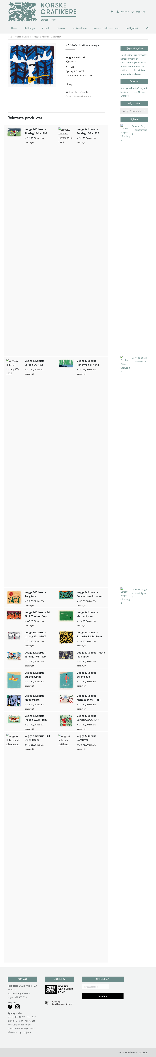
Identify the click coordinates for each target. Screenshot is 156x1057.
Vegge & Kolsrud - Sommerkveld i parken (90, 594)
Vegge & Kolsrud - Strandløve (87, 674)
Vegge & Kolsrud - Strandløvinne (35, 674)
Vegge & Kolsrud (81, 96)
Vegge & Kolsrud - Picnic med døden (91, 654)
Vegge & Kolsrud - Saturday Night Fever (89, 634)
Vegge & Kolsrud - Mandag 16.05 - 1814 (89, 697)
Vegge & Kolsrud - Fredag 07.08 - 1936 (36, 717)
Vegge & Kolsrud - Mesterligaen (87, 614)
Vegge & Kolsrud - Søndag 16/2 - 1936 (88, 131)
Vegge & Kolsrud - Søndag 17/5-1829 (35, 654)
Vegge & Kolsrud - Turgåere (35, 594)
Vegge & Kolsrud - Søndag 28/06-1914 (88, 717)
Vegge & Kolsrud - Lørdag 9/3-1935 (35, 362)
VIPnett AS (143, 1052)
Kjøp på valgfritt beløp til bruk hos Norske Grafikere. (134, 92)
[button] (77, 92)
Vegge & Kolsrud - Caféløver (87, 738)
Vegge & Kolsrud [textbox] (132, 111)
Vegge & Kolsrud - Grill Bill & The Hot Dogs (38, 614)
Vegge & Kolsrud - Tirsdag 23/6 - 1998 (36, 131)
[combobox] (134, 111)
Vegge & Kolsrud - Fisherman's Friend (88, 362)
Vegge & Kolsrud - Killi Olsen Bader (37, 738)
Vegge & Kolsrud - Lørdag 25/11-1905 (35, 634)
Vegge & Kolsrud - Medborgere (35, 697)
